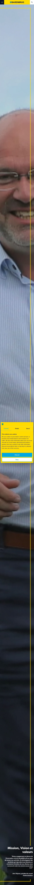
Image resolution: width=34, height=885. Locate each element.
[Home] (17, 2)
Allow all (17, 455)
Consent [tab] (6, 428)
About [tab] (28, 428)
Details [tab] (17, 428)
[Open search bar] (32, 2)
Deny (17, 459)
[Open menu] (2, 2)
